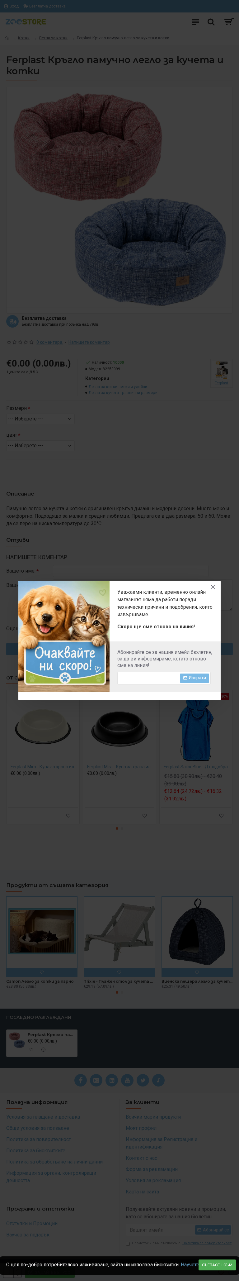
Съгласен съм (217, 1265)
